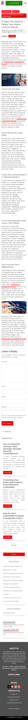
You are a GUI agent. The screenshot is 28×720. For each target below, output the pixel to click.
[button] (25, 3)
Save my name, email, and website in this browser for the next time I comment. (14, 416)
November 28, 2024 (9, 30)
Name (4, 386)
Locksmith (16, 11)
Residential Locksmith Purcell (14, 339)
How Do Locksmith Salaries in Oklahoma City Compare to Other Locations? (13, 591)
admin (18, 30)
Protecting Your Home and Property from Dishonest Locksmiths (12, 483)
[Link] (15, 686)
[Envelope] (19, 686)
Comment (5, 361)
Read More (8, 472)
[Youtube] (12, 686)
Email (4, 396)
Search (14, 545)
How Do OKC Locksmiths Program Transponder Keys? (13, 515)
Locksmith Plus (6, 11)
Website (4, 406)
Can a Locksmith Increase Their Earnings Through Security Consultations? (12, 449)
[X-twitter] (9, 686)
